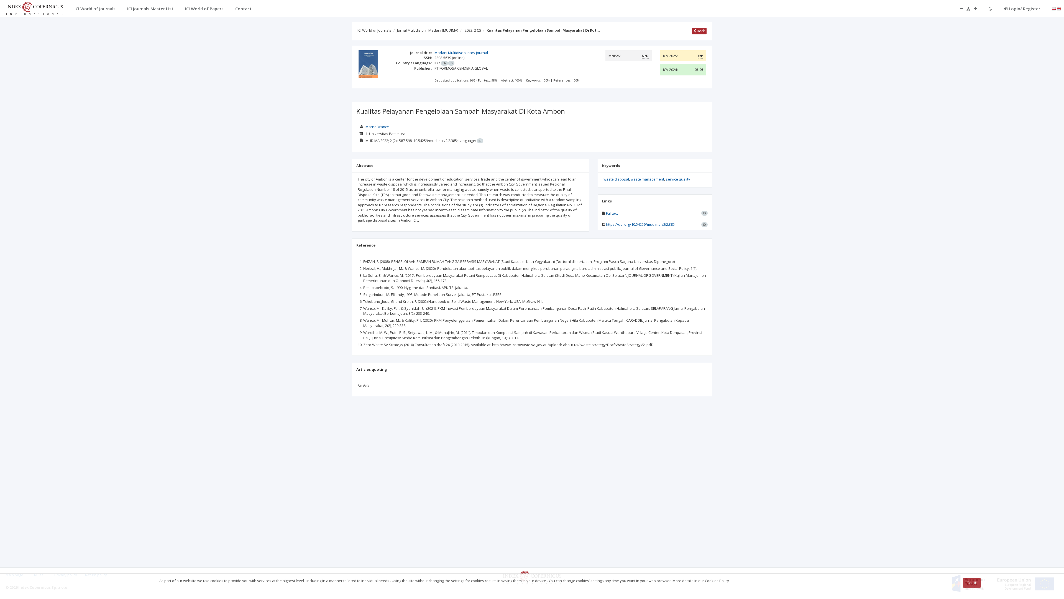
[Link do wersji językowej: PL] (1054, 8)
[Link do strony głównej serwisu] (34, 7)
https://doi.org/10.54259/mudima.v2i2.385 (640, 224)
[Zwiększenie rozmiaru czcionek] (978, 8)
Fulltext (612, 213)
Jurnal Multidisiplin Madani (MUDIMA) (427, 30)
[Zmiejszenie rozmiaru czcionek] (958, 8)
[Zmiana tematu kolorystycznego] (990, 8)
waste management (647, 179)
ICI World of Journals (374, 30)
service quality (678, 179)
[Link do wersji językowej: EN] (1059, 8)
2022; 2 (473, 30)
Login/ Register (1024, 8)
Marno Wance (377, 126)
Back (700, 30)
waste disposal (616, 179)
